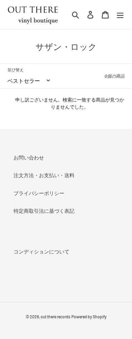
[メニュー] (120, 14)
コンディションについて (41, 251)
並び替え (15, 69)
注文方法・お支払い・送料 (44, 175)
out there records (55, 316)
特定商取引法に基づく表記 (44, 211)
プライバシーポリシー (39, 193)
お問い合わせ (29, 157)
